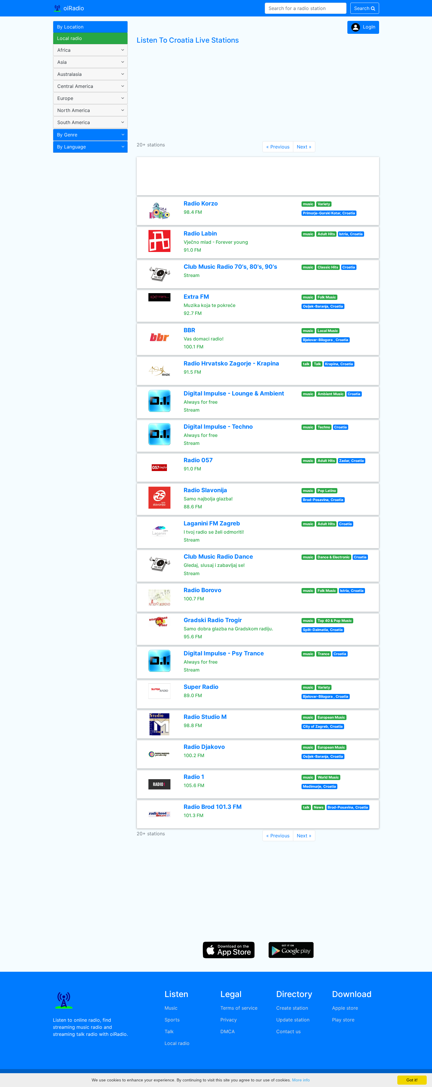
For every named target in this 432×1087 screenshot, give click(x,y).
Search (362, 8)
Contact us (288, 1031)
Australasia (69, 74)
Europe (65, 98)
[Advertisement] (88, 248)
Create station (292, 1008)
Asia (62, 62)
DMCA (227, 1031)
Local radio (69, 38)
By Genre (67, 135)
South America (73, 122)
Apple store (345, 1008)
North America (73, 110)
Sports (172, 1020)
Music (171, 1008)
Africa (64, 50)
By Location (70, 27)
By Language (71, 147)
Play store (343, 1020)
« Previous (277, 147)
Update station (292, 1020)
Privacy (228, 1020)
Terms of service (238, 1008)
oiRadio (73, 8)
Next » (304, 147)
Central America (75, 86)
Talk (169, 1031)
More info (301, 1080)
